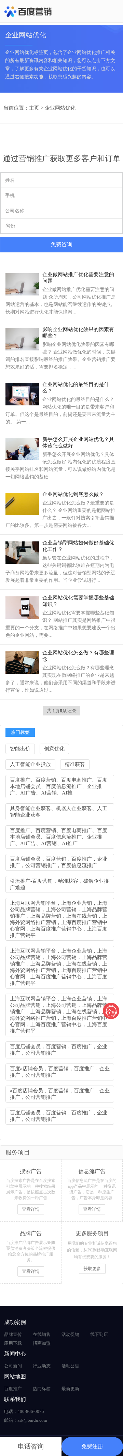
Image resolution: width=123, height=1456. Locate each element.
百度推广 (13, 1388)
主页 (34, 108)
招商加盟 (42, 1343)
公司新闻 (13, 1365)
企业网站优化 (60, 108)
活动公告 (70, 1365)
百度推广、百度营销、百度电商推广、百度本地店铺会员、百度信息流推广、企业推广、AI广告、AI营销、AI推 (58, 786)
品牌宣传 (13, 1334)
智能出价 (20, 748)
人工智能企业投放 (30, 764)
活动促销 (70, 1334)
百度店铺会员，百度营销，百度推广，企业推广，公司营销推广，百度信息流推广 (58, 862)
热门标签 (42, 1388)
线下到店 (99, 1334)
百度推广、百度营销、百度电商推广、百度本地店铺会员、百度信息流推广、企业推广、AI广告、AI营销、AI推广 (58, 837)
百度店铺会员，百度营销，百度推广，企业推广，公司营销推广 (58, 1050)
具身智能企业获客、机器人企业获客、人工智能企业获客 (58, 812)
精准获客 (75, 764)
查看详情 (31, 1209)
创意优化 (54, 748)
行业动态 (42, 1365)
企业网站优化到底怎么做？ (73, 494)
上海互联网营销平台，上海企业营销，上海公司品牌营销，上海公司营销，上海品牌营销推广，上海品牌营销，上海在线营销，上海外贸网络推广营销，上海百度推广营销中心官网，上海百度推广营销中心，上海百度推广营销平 (58, 919)
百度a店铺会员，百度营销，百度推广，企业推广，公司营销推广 (60, 1072)
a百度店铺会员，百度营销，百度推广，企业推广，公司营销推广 (60, 1094)
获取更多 (92, 1268)
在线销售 (42, 1334)
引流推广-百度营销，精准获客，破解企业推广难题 (59, 884)
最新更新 (70, 1388)
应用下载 (13, 1343)
